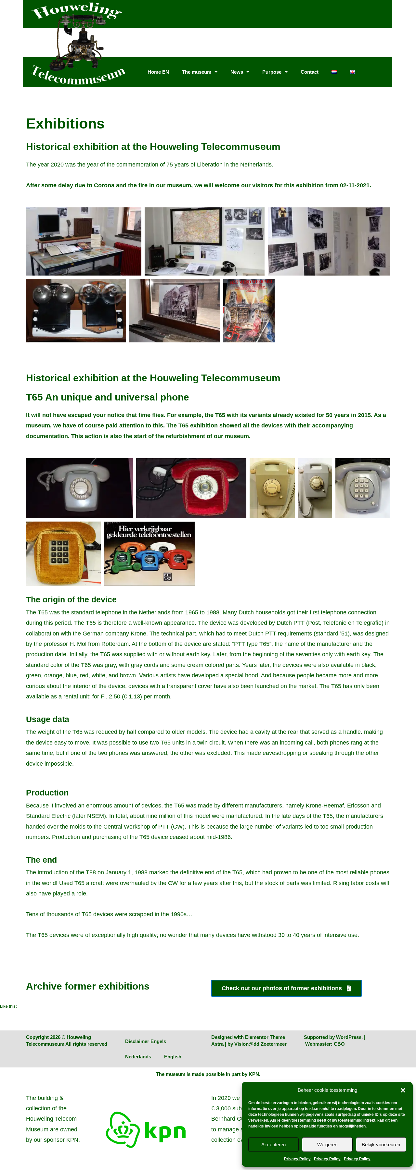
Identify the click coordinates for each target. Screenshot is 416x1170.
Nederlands (138, 1056)
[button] (403, 1090)
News (236, 72)
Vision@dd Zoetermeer (260, 1044)
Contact (309, 72)
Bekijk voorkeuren (381, 1144)
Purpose (271, 72)
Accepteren (273, 1144)
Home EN (158, 72)
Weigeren (327, 1144)
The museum (196, 72)
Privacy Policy (297, 1159)
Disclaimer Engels (145, 1041)
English (172, 1056)
